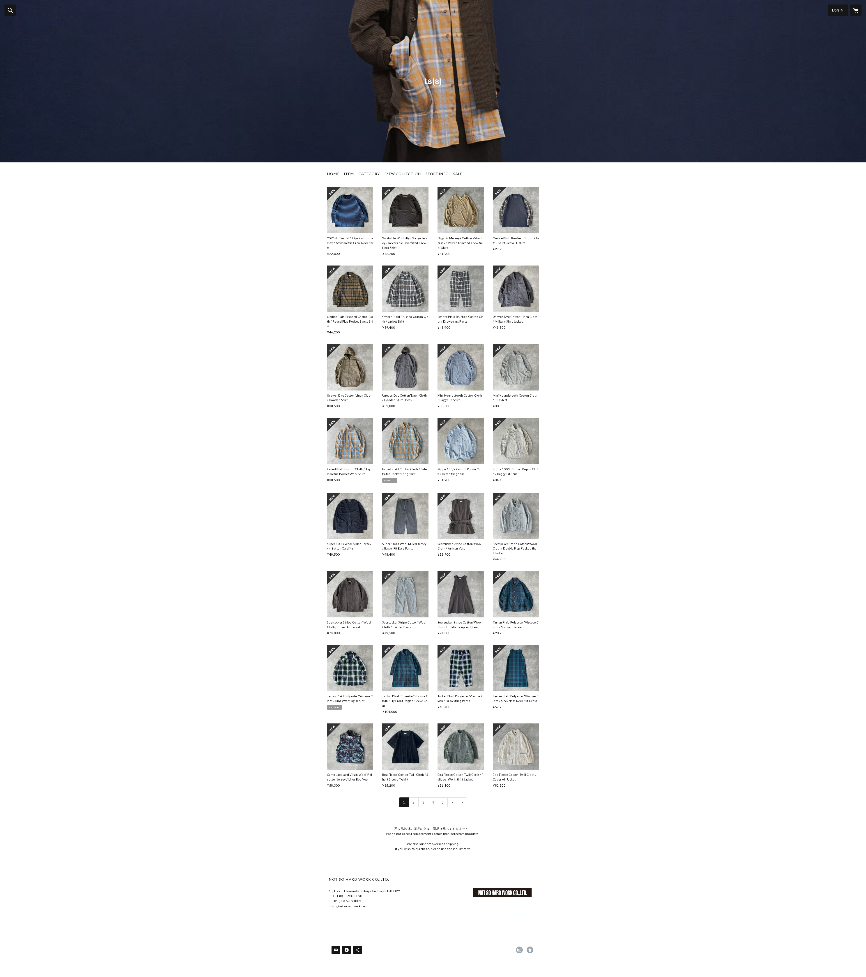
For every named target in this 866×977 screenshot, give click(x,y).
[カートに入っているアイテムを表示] (855, 10)
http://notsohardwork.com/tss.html (530, 950)
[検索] (10, 10)
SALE (457, 173)
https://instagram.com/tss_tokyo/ (519, 950)
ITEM (349, 173)
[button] (838, 10)
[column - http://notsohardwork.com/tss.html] (502, 892)
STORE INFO (437, 173)
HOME (333, 173)
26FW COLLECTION (402, 173)
